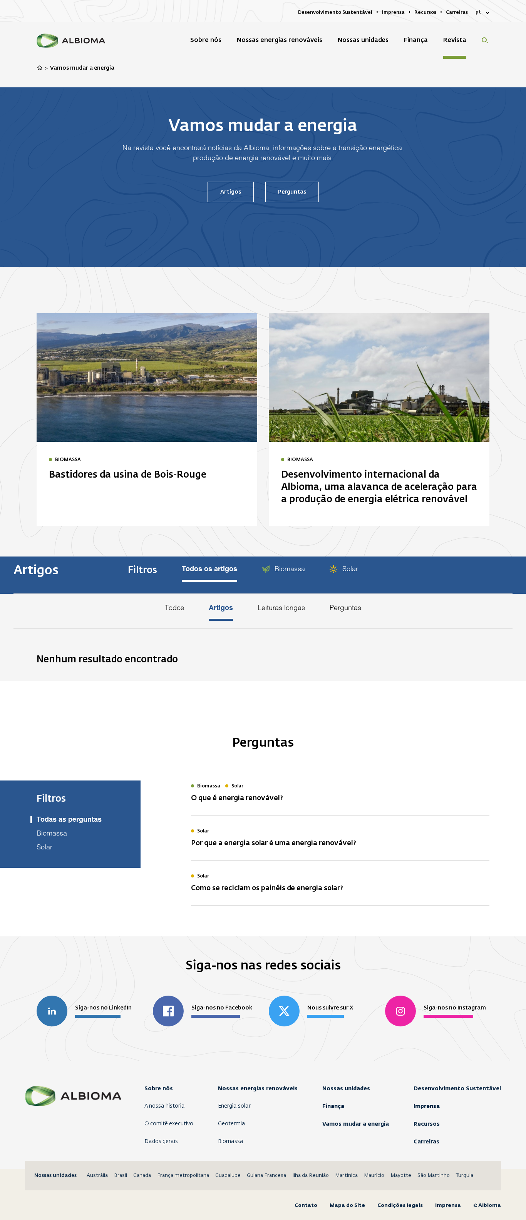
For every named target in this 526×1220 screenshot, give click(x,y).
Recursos (427, 1123)
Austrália (97, 1175)
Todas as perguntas (69, 819)
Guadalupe (228, 1175)
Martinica (346, 1175)
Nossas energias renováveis (258, 1088)
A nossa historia (164, 1106)
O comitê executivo (168, 1123)
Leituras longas (281, 608)
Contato (306, 1205)
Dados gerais (161, 1141)
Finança (333, 1106)
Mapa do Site (347, 1205)
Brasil (120, 1175)
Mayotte (400, 1175)
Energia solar (234, 1106)
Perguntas (292, 192)
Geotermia (231, 1123)
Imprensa (427, 1106)
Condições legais (400, 1205)
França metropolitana (183, 1175)
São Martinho (433, 1175)
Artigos (230, 192)
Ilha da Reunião (310, 1175)
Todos (174, 608)
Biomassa (289, 569)
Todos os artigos (209, 569)
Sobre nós (158, 1088)
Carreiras (426, 1141)
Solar (349, 569)
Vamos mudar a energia (355, 1123)
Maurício (374, 1175)
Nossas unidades (346, 1088)
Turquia (464, 1175)
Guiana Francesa (266, 1175)
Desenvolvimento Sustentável (457, 1088)
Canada (142, 1175)
